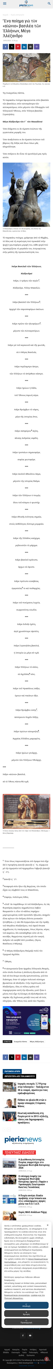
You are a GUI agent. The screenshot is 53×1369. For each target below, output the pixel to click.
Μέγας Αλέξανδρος (37, 1041)
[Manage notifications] (46, 1359)
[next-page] (8, 1129)
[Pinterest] (18, 46)
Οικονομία (15, 1352)
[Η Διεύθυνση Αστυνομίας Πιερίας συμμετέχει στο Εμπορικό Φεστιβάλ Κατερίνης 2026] (9, 1163)
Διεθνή (21, 1355)
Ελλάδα (6, 1352)
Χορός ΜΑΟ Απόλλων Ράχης (32, 1212)
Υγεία (24, 1352)
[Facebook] (5, 46)
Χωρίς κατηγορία (17, 15)
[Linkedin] (24, 46)
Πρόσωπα (31, 1355)
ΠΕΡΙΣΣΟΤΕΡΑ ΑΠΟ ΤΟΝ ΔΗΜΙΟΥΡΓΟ (19, 1076)
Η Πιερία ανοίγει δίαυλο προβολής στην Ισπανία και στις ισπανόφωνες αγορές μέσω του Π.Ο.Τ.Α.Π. (32, 1199)
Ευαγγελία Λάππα (20, 1041)
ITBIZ (35, 1363)
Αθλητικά (44, 1352)
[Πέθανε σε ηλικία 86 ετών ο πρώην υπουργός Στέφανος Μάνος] (9, 1103)
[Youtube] (30, 1335)
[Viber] (36, 46)
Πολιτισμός (33, 1352)
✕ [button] (48, 1225)
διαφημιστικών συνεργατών (17, 1295)
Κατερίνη (15, 1349)
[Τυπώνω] (30, 46)
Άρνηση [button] (26, 1314)
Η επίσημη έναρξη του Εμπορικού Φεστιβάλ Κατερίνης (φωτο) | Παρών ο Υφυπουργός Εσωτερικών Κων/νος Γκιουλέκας (33, 1182)
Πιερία (24, 1349)
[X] (11, 46)
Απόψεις (33, 1349)
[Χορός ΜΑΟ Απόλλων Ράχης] (9, 1215)
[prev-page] (4, 1129)
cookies (34, 1295)
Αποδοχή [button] (26, 1306)
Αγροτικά (42, 1349)
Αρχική (5, 15)
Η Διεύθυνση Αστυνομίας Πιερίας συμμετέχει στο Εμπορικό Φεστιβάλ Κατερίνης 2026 (34, 1163)
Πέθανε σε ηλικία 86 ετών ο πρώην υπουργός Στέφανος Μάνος (32, 1103)
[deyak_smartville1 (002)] (26, 1020)
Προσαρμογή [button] (26, 1322)
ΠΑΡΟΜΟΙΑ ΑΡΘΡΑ (12, 1071)
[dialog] (27, 1274)
